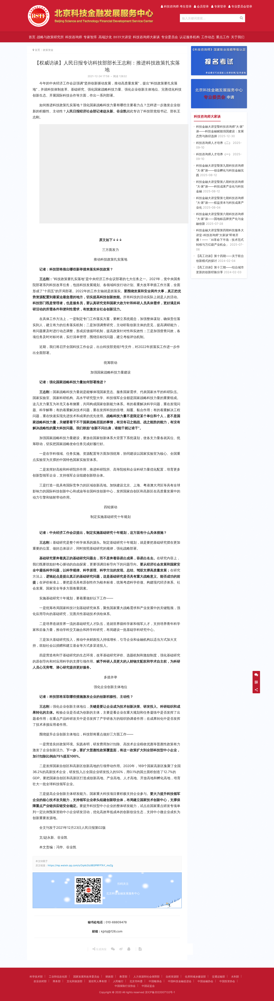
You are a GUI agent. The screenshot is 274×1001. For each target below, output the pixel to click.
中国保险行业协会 (125, 985)
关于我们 (237, 37)
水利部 (235, 976)
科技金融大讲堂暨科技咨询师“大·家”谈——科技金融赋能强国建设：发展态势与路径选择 (220, 131)
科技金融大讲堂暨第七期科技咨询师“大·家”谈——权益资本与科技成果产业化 (220, 202)
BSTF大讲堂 (122, 37)
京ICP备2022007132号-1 (160, 992)
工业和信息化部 (58, 976)
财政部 (109, 976)
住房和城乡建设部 (195, 976)
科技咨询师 (73, 37)
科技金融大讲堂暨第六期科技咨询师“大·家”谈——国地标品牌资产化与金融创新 (220, 218)
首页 (32, 37)
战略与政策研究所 (50, 37)
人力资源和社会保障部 (146, 976)
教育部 (123, 976)
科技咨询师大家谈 (146, 37)
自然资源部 (172, 976)
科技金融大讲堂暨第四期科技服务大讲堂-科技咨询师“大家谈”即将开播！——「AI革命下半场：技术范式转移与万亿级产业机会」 (220, 239)
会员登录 (202, 6)
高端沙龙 (105, 37)
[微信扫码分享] (113, 949)
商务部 (57, 981)
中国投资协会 (227, 981)
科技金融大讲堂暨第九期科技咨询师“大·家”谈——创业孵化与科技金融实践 (220, 170)
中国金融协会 (205, 981)
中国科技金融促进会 (179, 981)
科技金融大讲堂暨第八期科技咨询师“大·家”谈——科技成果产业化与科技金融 (220, 186)
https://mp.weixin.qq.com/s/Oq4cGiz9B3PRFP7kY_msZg (80, 865)
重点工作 (222, 37)
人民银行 (118, 981)
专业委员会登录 (241, 6)
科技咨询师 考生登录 (177, 6)
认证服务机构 (189, 37)
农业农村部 (40, 981)
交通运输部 (218, 976)
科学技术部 (36, 976)
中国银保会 (155, 981)
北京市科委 (136, 981)
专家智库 (90, 37)
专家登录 (219, 6)
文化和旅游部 (74, 981)
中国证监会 (148, 985)
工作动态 (208, 37)
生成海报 (100, 949)
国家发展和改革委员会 (86, 976)
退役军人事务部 (98, 981)
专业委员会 (169, 37)
